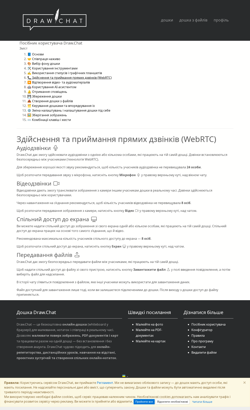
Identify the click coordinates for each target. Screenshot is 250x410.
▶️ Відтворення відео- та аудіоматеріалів (58, 82)
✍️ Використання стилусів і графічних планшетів (64, 73)
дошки (167, 20)
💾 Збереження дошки (44, 96)
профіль (221, 20)
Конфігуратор (201, 330)
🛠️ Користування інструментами (52, 68)
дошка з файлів (193, 20)
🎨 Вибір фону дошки (43, 63)
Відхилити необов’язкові (172, 401)
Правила (198, 335)
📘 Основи (35, 54)
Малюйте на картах (150, 341)
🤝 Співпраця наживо (43, 59)
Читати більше (202, 402)
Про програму (202, 341)
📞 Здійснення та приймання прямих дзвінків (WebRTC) (69, 77)
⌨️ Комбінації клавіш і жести (49, 120)
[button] (125, 376)
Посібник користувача (208, 324)
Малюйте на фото (149, 324)
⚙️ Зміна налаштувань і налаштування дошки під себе (68, 110)
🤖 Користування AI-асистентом (51, 87)
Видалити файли (204, 352)
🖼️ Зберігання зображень (47, 115)
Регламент (105, 383)
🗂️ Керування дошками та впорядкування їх (61, 106)
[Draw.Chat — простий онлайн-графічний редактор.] (55, 20)
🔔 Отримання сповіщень (47, 92)
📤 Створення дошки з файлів (50, 101)
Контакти (198, 347)
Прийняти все (144, 401)
